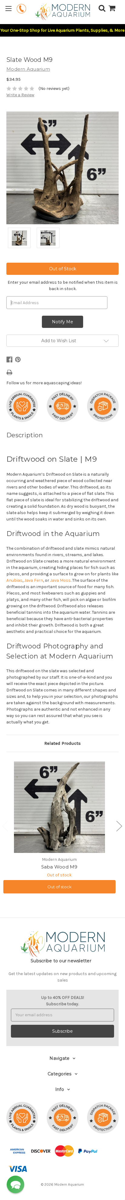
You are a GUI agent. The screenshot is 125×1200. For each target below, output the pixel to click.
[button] (15, 1184)
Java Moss (60, 580)
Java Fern (33, 580)
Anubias (14, 580)
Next (119, 826)
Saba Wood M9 (59, 867)
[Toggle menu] (8, 8)
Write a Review (20, 95)
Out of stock (59, 886)
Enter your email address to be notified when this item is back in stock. (63, 285)
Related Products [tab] (62, 743)
